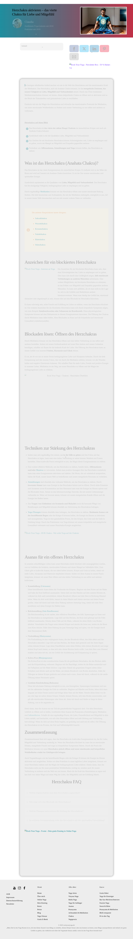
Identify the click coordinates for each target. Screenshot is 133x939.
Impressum (10, 897)
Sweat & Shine (105, 906)
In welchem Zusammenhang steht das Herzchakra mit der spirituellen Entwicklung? (67, 820)
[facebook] (24, 887)
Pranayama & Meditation (109, 909)
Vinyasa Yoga (73, 896)
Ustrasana (45, 586)
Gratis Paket (104, 893)
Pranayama (72, 909)
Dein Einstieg (42, 903)
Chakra (71, 916)
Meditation (45, 191)
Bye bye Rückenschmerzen (109, 900)
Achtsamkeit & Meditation (78, 913)
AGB (8, 894)
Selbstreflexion (34, 715)
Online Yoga (41, 900)
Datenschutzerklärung (14, 901)
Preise (39, 909)
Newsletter (10, 904)
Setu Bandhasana (50, 611)
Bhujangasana (45, 658)
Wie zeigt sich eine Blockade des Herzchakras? (50, 802)
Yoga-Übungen (34, 512)
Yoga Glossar (42, 916)
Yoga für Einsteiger (107, 896)
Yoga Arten (72, 893)
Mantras (39, 470)
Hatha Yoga (72, 900)
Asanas (71, 906)
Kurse (39, 906)
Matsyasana (45, 636)
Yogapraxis (72, 919)
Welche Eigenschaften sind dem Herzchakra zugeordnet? (54, 793)
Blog (39, 913)
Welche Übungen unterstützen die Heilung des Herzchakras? (56, 811)
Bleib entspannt (105, 913)
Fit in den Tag (105, 916)
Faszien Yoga (104, 903)
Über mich (41, 896)
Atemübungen (34, 482)
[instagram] (19, 887)
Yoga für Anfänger (75, 903)
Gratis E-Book (42, 919)
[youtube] (14, 887)
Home (39, 893)
